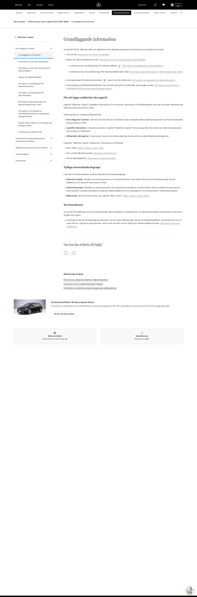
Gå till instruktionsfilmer (64, 314)
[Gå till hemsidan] (99, 4)
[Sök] (155, 5)
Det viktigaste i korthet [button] (25, 48)
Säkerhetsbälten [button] (22, 154)
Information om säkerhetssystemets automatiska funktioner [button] (30, 139)
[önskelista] (163, 5)
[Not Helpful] (74, 253)
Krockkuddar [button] (21, 160)
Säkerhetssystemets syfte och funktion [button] (31, 147)
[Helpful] (66, 253)
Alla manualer (19, 21)
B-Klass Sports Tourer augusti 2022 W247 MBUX (48, 21)
